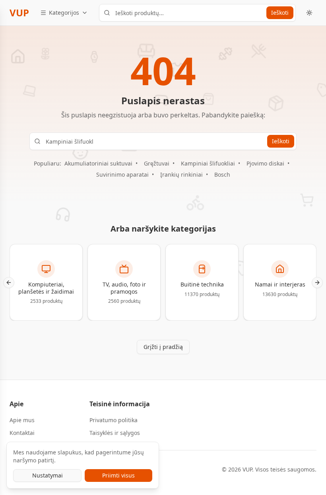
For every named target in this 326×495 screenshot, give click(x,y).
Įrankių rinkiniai (181, 174)
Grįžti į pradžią (163, 347)
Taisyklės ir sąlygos (114, 433)
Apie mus (22, 420)
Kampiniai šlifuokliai (208, 163)
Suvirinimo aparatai (122, 174)
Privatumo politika (113, 420)
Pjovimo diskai (265, 163)
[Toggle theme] (309, 13)
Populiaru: (47, 163)
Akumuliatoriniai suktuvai (98, 163)
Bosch (222, 174)
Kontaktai (22, 433)
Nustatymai (47, 475)
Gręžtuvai (156, 163)
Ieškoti (280, 12)
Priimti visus (118, 475)
